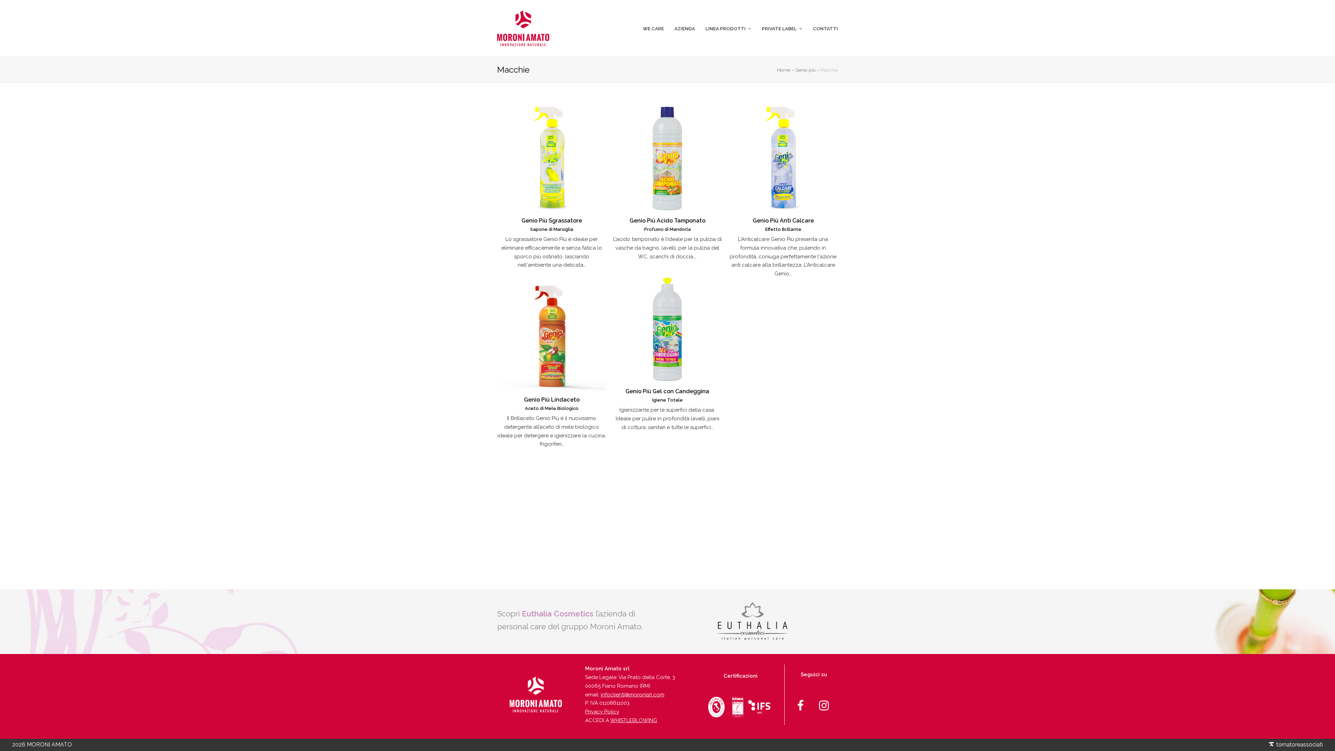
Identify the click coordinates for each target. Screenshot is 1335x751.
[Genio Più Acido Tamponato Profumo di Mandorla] (667, 155)
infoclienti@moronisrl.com (632, 695)
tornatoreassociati (1299, 744)
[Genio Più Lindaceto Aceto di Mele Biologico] (551, 334)
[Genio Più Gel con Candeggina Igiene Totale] (667, 325)
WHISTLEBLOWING (633, 720)
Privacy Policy (602, 712)
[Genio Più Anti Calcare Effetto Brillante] (783, 155)
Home (783, 70)
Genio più (805, 70)
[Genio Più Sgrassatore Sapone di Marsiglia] (551, 155)
